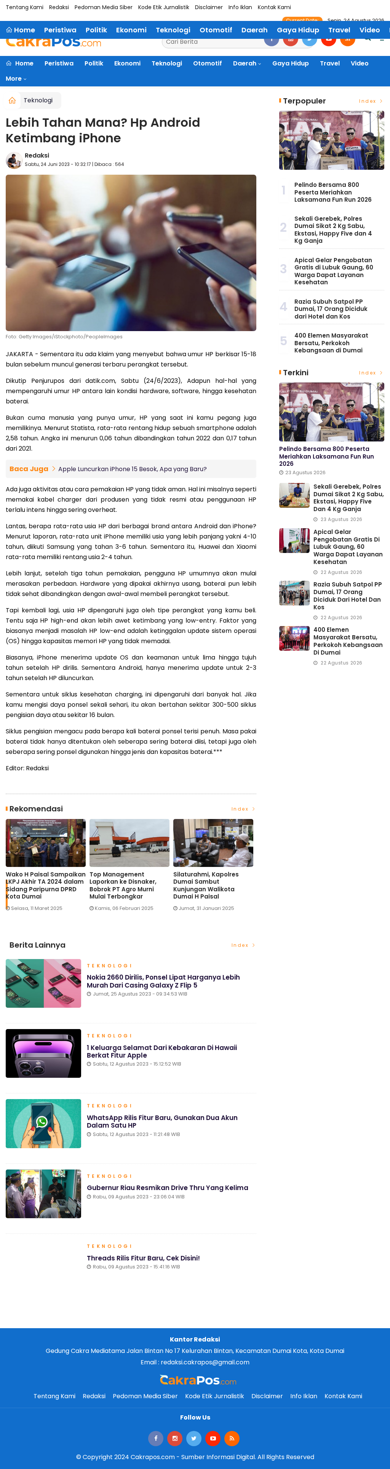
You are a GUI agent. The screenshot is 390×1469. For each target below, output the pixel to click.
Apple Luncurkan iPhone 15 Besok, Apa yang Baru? (132, 469)
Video (360, 63)
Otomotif (207, 63)
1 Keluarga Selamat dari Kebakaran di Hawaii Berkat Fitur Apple (162, 1051)
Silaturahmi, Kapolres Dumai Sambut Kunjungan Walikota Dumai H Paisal (206, 885)
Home (24, 63)
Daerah (244, 63)
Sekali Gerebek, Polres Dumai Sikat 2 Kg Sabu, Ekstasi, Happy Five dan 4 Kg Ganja (333, 230)
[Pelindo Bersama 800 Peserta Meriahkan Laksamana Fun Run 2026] (331, 140)
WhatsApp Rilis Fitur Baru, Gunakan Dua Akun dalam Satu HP (162, 1121)
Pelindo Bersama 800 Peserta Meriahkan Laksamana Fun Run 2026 (333, 192)
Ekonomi (127, 63)
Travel (330, 63)
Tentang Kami (24, 7)
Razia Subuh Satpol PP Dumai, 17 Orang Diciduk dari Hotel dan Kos (331, 309)
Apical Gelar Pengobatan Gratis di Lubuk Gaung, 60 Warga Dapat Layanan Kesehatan (333, 271)
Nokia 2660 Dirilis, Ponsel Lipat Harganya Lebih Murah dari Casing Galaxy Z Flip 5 (163, 981)
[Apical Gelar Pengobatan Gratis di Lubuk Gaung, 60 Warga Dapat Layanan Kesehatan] (294, 540)
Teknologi (167, 63)
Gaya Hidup (290, 63)
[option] (48, 868)
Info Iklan (240, 7)
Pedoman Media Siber (104, 7)
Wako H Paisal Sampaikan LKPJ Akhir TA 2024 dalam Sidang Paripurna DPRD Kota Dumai (46, 885)
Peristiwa (59, 63)
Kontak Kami (274, 7)
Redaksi (59, 7)
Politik (94, 63)
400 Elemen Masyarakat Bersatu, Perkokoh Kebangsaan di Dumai (331, 342)
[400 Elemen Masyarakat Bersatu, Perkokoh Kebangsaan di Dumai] (294, 638)
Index (241, 809)
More (14, 78)
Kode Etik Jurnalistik (163, 7)
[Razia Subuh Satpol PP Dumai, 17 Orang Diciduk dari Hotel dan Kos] (294, 593)
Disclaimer (209, 7)
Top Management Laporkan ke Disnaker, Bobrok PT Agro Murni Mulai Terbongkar (123, 885)
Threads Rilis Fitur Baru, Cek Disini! (143, 1258)
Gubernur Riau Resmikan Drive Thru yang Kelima (167, 1187)
